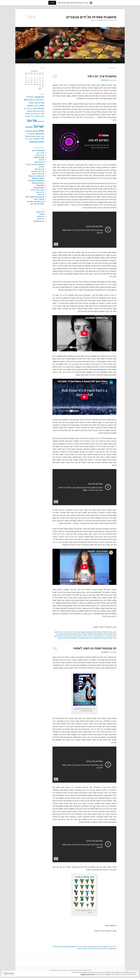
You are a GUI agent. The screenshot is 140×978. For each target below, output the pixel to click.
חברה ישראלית (62, 636)
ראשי (114, 61)
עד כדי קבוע (40, 192)
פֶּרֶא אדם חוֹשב (39, 162)
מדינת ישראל (112, 634)
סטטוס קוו (81, 638)
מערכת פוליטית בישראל (74, 634)
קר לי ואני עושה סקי (37, 171)
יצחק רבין (34, 114)
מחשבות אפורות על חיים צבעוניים (91, 16)
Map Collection (39, 187)
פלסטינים (36, 139)
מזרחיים (105, 634)
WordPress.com (38, 221)
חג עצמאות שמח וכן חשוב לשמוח (94, 648)
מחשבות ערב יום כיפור (101, 76)
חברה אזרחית (68, 632)
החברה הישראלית (58, 946)
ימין (62, 632)
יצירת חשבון (40, 212)
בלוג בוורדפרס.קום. (85, 970)
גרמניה (36, 106)
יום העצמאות (112, 948)
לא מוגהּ (41, 160)
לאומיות (27, 116)
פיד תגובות (40, 219)
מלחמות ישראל (97, 634)
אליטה (85, 636)
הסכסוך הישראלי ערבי (79, 632)
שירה (26, 139)
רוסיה (30, 139)
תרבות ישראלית (87, 946)
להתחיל (52, 3)
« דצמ (40, 89)
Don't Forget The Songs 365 (34, 197)
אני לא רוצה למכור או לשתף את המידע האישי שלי (64, 970)
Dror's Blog (40, 185)
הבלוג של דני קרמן (38, 174)
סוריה (42, 139)
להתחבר (41, 214)
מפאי (86, 638)
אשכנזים (89, 632)
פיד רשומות (40, 216)
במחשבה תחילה (39, 199)
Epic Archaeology (38, 150)
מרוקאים (91, 948)
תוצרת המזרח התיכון (37, 190)
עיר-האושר (40, 194)
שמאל (110, 636)
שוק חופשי (74, 638)
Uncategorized (39, 97)
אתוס (36, 103)
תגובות (80, 948)
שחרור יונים (40, 153)
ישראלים (37, 116)
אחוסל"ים (104, 632)
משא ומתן (63, 634)
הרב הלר (29, 109)
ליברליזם (57, 632)
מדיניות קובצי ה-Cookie (88, 974)
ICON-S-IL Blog (39, 157)
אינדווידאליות (96, 632)
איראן (32, 99)
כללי (32, 116)
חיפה (42, 114)
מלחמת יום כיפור (87, 634)
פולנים (86, 948)
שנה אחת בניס (39, 169)
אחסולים (98, 636)
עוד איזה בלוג (39, 155)
